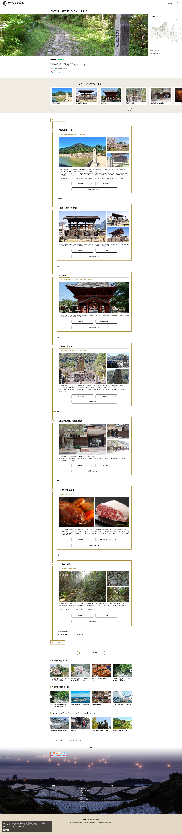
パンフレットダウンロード (85, 804)
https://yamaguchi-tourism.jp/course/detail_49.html (122, 672)
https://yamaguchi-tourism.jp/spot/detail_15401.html (122, 724)
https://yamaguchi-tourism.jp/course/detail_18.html (80, 699)
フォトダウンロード (83, 799)
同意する (6, 830)
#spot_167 (61, 96)
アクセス (52, 804)
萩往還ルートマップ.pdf (58, 72)
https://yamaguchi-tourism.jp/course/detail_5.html (59, 724)
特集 (51, 788)
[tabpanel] (61, 96)
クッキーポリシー (10, 826)
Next (130, 109)
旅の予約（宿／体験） (55, 801)
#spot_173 (136, 96)
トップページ (53, 740)
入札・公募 (110, 792)
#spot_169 (86, 96)
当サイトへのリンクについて (85, 795)
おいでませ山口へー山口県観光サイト (12, 2)
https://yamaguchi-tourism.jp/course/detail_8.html (122, 699)
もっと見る (105, 183)
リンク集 (81, 792)
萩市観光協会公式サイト (105, 321)
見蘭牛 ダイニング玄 (105, 539)
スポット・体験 (53, 790)
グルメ (51, 795)
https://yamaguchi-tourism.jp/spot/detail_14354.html (80, 724)
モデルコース (62, 740)
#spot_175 (160, 96)
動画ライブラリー (83, 801)
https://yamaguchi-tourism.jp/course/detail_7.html (101, 724)
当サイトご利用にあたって (85, 790)
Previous (52, 109)
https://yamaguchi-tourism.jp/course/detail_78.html (101, 672)
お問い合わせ (82, 806)
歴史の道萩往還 (54, 70)
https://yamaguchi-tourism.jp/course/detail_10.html (101, 698)
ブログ (51, 799)
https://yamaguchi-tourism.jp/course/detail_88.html (59, 672)
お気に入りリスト (54, 806)
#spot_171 (111, 96)
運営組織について (83, 788)
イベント (52, 797)
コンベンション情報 (112, 788)
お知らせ (52, 808)
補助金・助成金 (111, 790)
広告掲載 (81, 797)
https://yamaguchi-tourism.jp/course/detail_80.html (80, 672)
